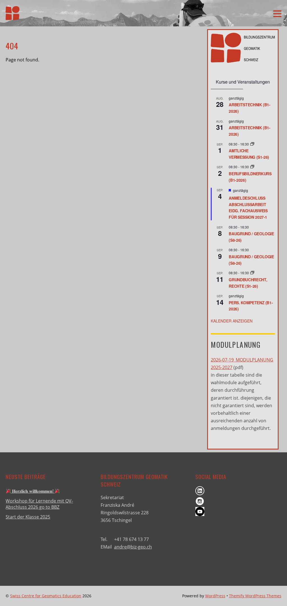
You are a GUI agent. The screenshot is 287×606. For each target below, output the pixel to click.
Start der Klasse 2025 (28, 517)
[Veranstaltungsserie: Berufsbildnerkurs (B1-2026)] (252, 166)
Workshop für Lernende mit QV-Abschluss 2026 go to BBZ (39, 504)
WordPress (215, 595)
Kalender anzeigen (232, 321)
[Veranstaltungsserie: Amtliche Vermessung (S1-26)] (252, 144)
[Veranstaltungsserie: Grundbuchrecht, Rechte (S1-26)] (252, 272)
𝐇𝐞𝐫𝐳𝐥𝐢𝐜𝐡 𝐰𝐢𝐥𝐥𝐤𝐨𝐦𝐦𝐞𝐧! (33, 491)
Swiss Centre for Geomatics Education (45, 595)
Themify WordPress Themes (255, 595)
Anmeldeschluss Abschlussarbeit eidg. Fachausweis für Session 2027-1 (248, 207)
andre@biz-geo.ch (133, 547)
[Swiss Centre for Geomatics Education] (13, 16)
